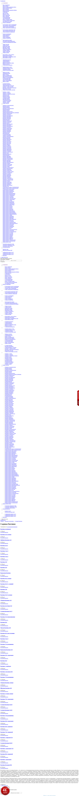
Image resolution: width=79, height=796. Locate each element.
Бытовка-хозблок (6, 96)
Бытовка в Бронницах (7, 139)
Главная (2, 521)
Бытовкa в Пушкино (7, 118)
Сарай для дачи (6, 103)
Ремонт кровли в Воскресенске (9, 194)
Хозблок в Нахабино (7, 116)
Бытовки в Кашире (6, 176)
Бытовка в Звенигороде (7, 113)
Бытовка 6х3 (3, 660)
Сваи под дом (5, 249)
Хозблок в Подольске (7, 146)
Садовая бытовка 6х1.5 (6, 611)
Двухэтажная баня (6, 18)
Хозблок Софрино (6, 144)
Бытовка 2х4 (3, 589)
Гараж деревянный (6, 37)
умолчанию (9, 526)
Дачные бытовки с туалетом (8, 85)
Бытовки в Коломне (7, 160)
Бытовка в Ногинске (7, 143)
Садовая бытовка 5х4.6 (6, 710)
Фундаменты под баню (7, 21)
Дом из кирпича (6, 28)
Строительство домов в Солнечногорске (11, 187)
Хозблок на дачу (8, 356)
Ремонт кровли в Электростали (9, 240)
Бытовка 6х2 (3, 622)
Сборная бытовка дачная (6, 682)
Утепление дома (6, 504)
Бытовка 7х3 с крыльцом (6, 699)
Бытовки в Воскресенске (8, 158)
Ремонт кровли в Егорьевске (8, 201)
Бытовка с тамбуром (5, 666)
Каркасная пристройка (7, 55)
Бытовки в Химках (6, 163)
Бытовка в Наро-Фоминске (8, 162)
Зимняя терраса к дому (7, 67)
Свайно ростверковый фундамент (9, 42)
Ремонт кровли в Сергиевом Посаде (10, 229)
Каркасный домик (6, 46)
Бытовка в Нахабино (7, 125)
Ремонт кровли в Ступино (8, 232)
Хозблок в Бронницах (7, 148)
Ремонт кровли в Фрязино (8, 234)
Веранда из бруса (6, 63)
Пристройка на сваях (7, 57)
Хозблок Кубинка (6, 107)
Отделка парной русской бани (9, 20)
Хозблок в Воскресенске (7, 168)
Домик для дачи (6, 44)
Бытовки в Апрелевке (7, 177)
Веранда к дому (6, 58)
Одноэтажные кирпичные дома (9, 29)
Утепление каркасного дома (8, 244)
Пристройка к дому (6, 53)
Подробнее (2, 532)
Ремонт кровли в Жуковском (8, 202)
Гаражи (4, 32)
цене (12, 526)
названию (15, 526)
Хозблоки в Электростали (8, 179)
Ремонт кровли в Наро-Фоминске (9, 219)
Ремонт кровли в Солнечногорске (9, 231)
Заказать (6, 532)
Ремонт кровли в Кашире (8, 206)
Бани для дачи (5, 13)
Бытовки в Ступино (7, 173)
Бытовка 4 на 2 (4, 556)
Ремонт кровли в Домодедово (9, 199)
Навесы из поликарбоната (8, 77)
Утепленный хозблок (7, 100)
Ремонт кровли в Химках (8, 235)
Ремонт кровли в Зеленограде (9, 203)
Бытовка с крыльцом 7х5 (6, 748)
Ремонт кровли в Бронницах (8, 191)
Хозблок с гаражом (6, 101)
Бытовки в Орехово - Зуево (8, 171)
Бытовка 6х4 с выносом (6, 726)
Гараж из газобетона (7, 38)
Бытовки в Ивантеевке (7, 182)
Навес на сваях (6, 81)
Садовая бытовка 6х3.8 (6, 704)
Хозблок (4, 90)
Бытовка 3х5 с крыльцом (6, 655)
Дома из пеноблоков (7, 23)
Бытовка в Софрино (7, 145)
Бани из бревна (6, 9)
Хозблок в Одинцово (7, 121)
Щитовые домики (6, 47)
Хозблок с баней (6, 102)
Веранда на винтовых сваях (8, 62)
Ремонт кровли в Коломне (8, 208)
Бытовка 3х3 (3, 567)
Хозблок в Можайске (7, 157)
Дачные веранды (6, 60)
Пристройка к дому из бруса (8, 54)
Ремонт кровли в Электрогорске (9, 239)
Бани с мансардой (6, 15)
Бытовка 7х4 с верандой (6, 732)
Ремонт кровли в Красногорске (9, 211)
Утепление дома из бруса (8, 246)
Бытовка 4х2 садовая (5, 578)
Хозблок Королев (6, 119)
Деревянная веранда (7, 59)
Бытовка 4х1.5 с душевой (6, 584)
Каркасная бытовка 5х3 (6, 649)
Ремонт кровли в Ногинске (8, 220)
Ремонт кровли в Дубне (7, 200)
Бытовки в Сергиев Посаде (8, 167)
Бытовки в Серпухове (7, 181)
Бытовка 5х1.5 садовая (6, 595)
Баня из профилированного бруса (9, 7)
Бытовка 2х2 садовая (5, 534)
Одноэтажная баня (6, 17)
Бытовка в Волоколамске (8, 115)
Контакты (5, 255)
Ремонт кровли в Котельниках (9, 210)
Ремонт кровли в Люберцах (8, 216)
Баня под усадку (6, 14)
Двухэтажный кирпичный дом (9, 30)
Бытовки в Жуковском (7, 149)
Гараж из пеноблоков (7, 33)
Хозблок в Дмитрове (7, 150)
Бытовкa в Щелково (7, 156)
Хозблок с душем (6, 91)
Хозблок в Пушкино (7, 135)
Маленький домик (6, 48)
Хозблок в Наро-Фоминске (8, 136)
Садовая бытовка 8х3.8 (6, 743)
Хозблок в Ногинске (7, 142)
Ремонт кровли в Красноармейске (9, 212)
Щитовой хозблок (6, 99)
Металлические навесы (7, 76)
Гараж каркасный (6, 34)
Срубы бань (5, 12)
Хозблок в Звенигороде (7, 128)
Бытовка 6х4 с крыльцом (6, 721)
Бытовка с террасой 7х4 (6, 737)
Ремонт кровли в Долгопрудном (9, 198)
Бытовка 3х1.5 (4, 545)
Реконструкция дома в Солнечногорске (10, 188)
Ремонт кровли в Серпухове (8, 230)
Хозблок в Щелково (7, 161)
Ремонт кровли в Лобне (7, 215)
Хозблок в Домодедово (7, 170)
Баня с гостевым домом (7, 19)
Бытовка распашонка (7, 84)
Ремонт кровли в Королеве (8, 209)
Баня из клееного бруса (7, 8)
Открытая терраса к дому (8, 68)
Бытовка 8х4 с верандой (6, 754)
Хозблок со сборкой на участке (9, 93)
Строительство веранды (10, 326)
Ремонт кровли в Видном (8, 192)
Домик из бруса (6, 45)
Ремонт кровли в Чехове (7, 236)
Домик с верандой (6, 51)
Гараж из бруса (6, 36)
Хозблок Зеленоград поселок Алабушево (11, 112)
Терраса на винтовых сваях (8, 70)
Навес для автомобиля (7, 80)
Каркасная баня (6, 11)
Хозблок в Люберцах (7, 174)
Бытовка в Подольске (7, 141)
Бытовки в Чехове (6, 180)
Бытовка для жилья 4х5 (6, 671)
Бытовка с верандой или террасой (9, 87)
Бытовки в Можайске (9, 415)
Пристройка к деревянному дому (9, 56)
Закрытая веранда (6, 61)
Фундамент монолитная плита (9, 41)
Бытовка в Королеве (7, 117)
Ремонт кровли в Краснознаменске (10, 214)
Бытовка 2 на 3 (4, 551)
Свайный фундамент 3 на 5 (8, 252)
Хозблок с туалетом (7, 92)
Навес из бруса (6, 74)
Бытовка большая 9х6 (6, 765)
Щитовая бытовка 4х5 (6, 688)
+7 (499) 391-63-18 (4, 257)
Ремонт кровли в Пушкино (8, 225)
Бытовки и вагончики (7, 82)
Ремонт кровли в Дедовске (8, 196)
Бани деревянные (6, 4)
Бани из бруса (8, 267)
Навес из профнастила (7, 75)
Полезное (5, 251)
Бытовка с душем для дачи (8, 86)
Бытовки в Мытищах (7, 175)
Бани (4, 3)
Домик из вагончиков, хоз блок (9, 89)
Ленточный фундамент (7, 40)
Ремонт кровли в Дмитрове (8, 197)
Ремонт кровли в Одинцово (8, 221)
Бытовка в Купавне (6, 137)
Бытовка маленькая (5, 529)
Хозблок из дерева (6, 97)
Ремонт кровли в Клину (7, 207)
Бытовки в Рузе (6, 186)
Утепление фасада (6, 247)
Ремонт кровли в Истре (7, 205)
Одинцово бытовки (7, 134)
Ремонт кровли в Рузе (7, 228)
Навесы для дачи (6, 72)
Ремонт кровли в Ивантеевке (8, 204)
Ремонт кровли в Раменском (8, 226)
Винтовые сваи (6, 248)
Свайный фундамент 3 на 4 (8, 253)
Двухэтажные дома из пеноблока (9, 25)
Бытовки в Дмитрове (7, 147)
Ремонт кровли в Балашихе (8, 190)
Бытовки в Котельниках (7, 185)
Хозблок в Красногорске (7, 123)
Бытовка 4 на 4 (4, 638)
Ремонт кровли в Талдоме (8, 233)
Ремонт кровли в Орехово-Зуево (9, 222)
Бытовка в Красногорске (8, 111)
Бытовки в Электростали (8, 151)
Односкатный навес (7, 78)
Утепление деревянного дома (8, 245)
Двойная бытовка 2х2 (5, 540)
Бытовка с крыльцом (5, 759)
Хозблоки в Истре (6, 132)
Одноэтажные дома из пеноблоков (9, 24)
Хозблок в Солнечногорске (8, 105)
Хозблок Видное (6, 155)
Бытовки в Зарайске (9, 445)
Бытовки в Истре (6, 122)
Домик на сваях (6, 52)
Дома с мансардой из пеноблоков (9, 27)
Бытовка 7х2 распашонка (7, 644)
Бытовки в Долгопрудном (8, 178)
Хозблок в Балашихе (7, 130)
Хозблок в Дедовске (7, 114)
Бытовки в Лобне (6, 166)
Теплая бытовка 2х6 (5, 627)
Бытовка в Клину (6, 106)
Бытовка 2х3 (3, 562)
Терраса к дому (6, 66)
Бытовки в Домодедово (7, 164)
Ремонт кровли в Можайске (8, 217)
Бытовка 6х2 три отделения (7, 633)
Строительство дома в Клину (8, 189)
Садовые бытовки (6, 83)
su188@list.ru (3, 520)
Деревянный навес (6, 73)
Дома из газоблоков (7, 22)
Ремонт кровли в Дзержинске (8, 195)
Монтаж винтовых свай (7, 250)
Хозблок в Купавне (6, 140)
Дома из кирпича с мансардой (9, 31)
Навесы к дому (6, 71)
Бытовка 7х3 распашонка (7, 677)
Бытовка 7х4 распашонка (7, 715)
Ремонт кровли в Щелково (8, 237)
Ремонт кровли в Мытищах (8, 218)
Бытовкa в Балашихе (7, 131)
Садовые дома (5, 43)
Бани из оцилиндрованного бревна (10, 10)
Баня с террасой (6, 16)
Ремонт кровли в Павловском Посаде (10, 223)
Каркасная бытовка (5, 573)
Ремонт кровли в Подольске (8, 224)
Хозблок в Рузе (6, 152)
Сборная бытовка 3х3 (6, 600)
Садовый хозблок (6, 98)
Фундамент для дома (7, 39)
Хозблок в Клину (6, 110)
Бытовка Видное (6, 133)
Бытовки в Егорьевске (7, 165)
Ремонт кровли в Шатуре (8, 238)
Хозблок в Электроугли (7, 172)
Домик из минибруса (7, 49)
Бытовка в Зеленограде (7, 120)
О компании (2, 0)
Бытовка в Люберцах (7, 169)
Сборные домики (6, 50)
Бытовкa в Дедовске (7, 127)
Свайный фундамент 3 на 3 (8, 254)
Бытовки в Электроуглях (8, 159)
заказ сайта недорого (51, 795)
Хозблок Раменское (6, 138)
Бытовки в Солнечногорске (8, 108)
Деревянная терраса (7, 69)
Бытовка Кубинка (6, 109)
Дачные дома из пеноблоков (8, 26)
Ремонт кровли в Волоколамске (9, 193)
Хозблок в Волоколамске (8, 126)
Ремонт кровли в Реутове (8, 227)
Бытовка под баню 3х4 (6, 606)
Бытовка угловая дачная (6, 693)
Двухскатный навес (7, 79)
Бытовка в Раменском (7, 129)
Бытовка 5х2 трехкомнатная (7, 616)
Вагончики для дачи (7, 88)
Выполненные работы (7, 104)
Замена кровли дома (7, 241)
